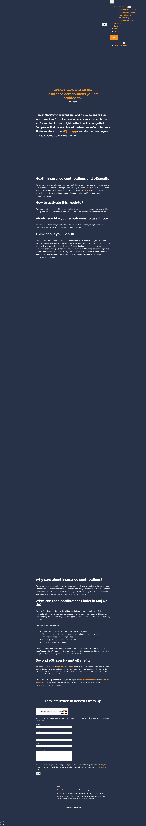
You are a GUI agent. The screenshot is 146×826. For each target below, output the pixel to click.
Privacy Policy (102, 767)
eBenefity (70, 667)
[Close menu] (112, 2)
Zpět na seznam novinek (73, 807)
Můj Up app (70, 131)
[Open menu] (104, 24)
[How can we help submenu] (129, 7)
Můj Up (87, 190)
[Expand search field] (114, 37)
